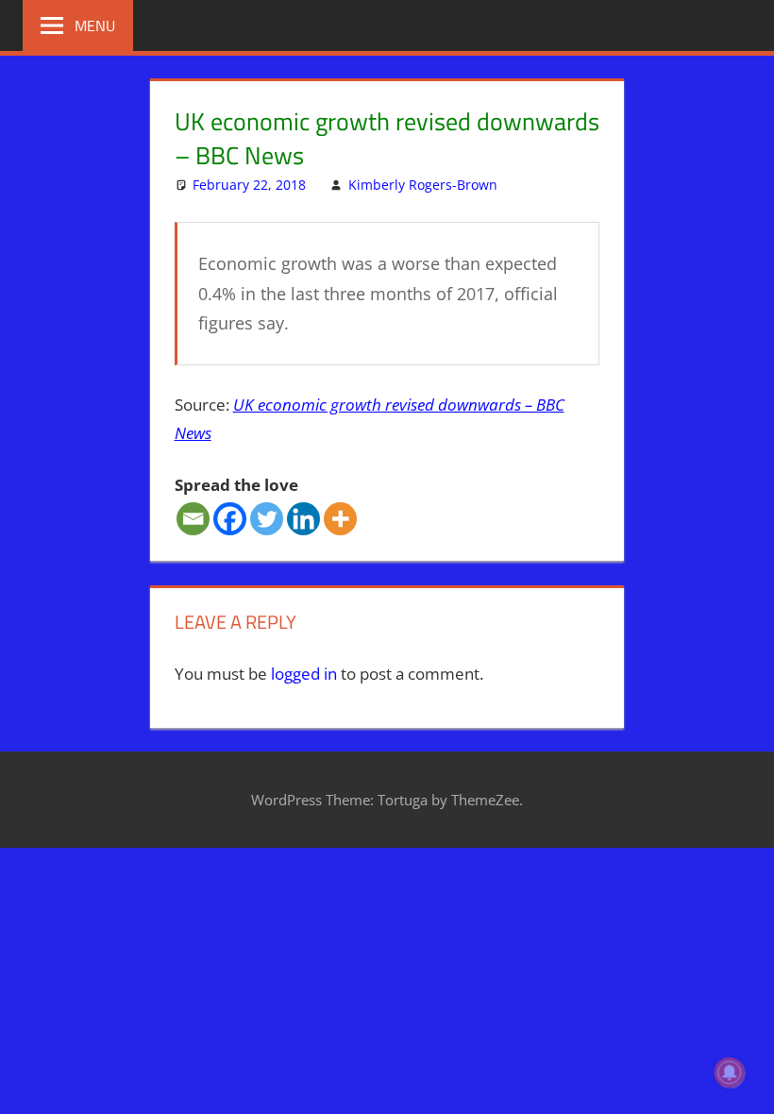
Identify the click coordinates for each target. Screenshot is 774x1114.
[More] (340, 518)
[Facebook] (229, 518)
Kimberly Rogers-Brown (422, 185)
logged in (304, 673)
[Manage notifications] (730, 1072)
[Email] (193, 518)
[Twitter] (266, 518)
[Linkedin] (303, 518)
